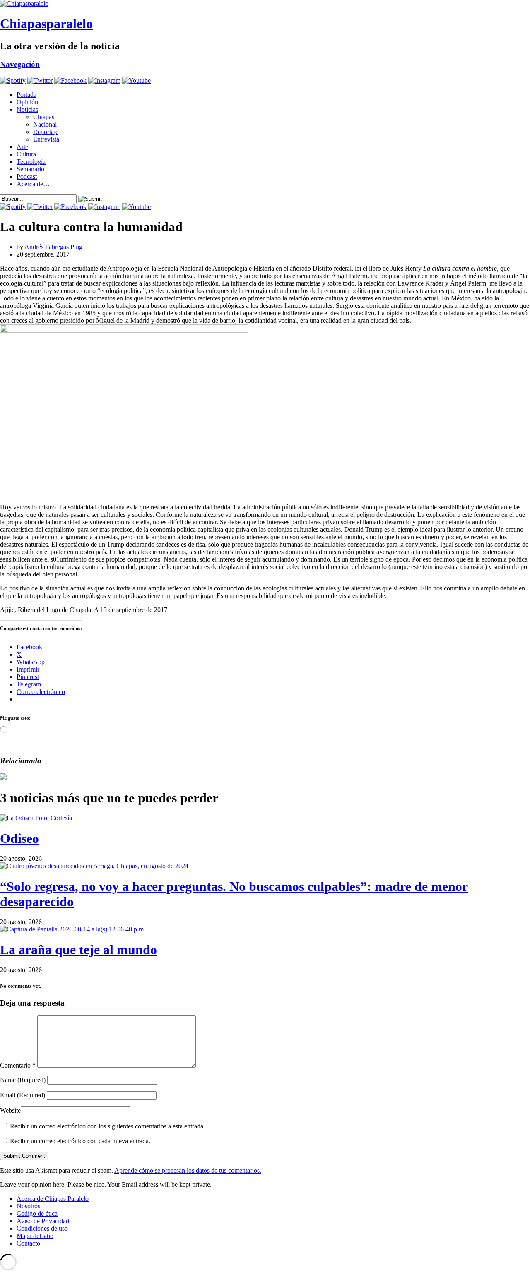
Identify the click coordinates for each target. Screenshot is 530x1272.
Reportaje (45, 131)
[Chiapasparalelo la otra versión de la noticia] (265, 3)
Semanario (30, 169)
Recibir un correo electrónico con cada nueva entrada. (80, 1141)
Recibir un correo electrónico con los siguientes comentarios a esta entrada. (107, 1126)
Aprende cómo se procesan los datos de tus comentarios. (187, 1170)
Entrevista (46, 139)
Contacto (28, 1243)
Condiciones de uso (42, 1228)
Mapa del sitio (35, 1235)
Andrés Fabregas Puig (53, 246)
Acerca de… (33, 183)
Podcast (27, 176)
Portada (26, 94)
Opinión (27, 102)
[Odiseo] (36, 817)
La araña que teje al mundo (78, 949)
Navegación (20, 64)
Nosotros (28, 1206)
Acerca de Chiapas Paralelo (53, 1198)
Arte (22, 146)
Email (22, 1095)
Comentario (18, 1065)
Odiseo (19, 838)
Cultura (26, 154)
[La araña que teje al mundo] (72, 929)
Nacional (45, 124)
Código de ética (37, 1213)
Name (23, 1079)
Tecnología (31, 161)
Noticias (27, 109)
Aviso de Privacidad (43, 1220)
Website (10, 1110)
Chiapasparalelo (46, 23)
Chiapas (43, 116)
